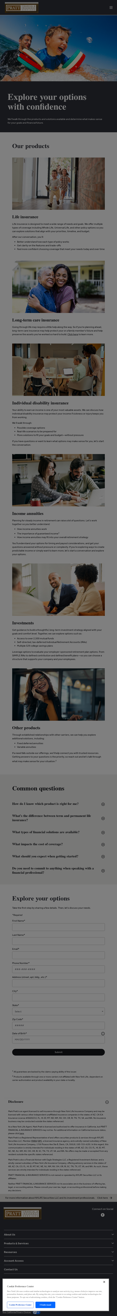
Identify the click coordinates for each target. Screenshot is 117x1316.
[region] (55, 1295)
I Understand (45, 1305)
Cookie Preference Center (20, 1305)
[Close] (104, 1282)
